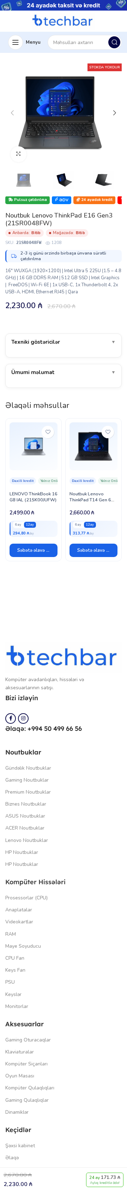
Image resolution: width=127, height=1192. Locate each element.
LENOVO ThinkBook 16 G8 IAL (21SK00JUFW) (34, 497)
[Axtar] (114, 42)
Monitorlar (16, 1006)
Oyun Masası (19, 1075)
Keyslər (13, 994)
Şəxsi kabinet (20, 1145)
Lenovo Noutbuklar (26, 840)
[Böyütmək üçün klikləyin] (18, 154)
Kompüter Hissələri (35, 882)
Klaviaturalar (19, 1052)
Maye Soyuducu (23, 946)
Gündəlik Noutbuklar (28, 768)
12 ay (30, 524)
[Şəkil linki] (63, 657)
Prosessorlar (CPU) (26, 897)
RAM (10, 934)
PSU (10, 982)
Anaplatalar (18, 909)
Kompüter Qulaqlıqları (29, 1087)
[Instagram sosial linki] (23, 718)
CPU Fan (14, 958)
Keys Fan (15, 970)
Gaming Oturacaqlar (28, 1040)
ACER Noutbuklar (24, 828)
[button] (34, 550)
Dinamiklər (17, 1112)
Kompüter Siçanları (26, 1063)
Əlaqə (12, 1157)
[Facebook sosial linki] (10, 718)
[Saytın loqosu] (63, 21)
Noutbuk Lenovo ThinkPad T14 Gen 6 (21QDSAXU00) (90, 500)
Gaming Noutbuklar (27, 780)
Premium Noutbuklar (28, 792)
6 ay (18, 524)
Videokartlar (19, 921)
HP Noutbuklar (21, 852)
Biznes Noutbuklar (25, 804)
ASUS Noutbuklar (25, 816)
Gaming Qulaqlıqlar (27, 1100)
